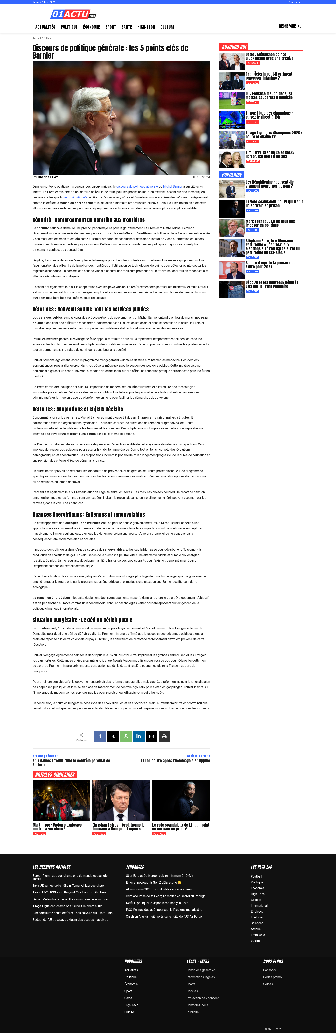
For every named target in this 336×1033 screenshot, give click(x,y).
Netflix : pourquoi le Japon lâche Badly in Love (157, 903)
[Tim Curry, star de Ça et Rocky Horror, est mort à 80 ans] (232, 159)
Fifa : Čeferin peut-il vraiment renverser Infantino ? (269, 76)
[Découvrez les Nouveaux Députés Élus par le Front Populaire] (232, 289)
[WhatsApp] (126, 736)
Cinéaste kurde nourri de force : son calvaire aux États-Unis (73, 913)
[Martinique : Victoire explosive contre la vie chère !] (61, 800)
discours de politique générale (137, 186)
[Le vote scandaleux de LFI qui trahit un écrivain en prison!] (181, 800)
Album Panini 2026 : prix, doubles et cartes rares (159, 889)
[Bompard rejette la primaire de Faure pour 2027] (232, 270)
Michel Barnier (172, 186)
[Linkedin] (139, 736)
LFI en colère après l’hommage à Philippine (175, 761)
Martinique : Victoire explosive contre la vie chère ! (57, 827)
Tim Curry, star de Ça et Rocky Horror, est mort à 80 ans (270, 154)
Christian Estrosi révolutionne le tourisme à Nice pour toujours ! (118, 827)
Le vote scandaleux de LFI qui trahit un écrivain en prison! (180, 827)
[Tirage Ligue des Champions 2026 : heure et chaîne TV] (232, 140)
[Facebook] (100, 736)
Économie (253, 63)
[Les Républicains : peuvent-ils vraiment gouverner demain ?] (232, 189)
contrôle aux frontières (119, 220)
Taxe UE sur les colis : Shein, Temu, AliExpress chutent (69, 885)
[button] (291, 26)
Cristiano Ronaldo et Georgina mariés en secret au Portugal (166, 896)
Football (252, 83)
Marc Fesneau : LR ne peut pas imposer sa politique (270, 223)
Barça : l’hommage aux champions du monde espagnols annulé (70, 877)
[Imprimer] (164, 736)
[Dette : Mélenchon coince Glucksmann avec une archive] (232, 61)
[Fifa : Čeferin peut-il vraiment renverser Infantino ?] (232, 81)
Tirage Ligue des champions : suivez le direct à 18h (269, 115)
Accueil (37, 38)
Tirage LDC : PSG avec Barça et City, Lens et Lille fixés (70, 892)
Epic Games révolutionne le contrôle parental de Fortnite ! (71, 763)
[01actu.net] (73, 14)
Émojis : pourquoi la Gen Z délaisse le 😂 (154, 882)
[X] (113, 736)
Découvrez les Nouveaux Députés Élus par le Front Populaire (272, 284)
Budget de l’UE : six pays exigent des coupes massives (70, 920)
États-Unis (253, 161)
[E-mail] (152, 736)
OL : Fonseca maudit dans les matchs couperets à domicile (269, 95)
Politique (48, 38)
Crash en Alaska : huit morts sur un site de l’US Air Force (164, 916)
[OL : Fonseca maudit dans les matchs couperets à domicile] (232, 100)
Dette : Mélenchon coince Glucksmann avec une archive (269, 56)
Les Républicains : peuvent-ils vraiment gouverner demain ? (270, 184)
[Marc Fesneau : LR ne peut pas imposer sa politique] (232, 228)
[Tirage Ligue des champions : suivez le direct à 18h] (232, 120)
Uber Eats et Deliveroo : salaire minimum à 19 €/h (159, 876)
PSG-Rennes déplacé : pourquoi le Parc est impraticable (164, 910)
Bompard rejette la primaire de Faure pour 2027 (270, 265)
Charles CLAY (48, 177)
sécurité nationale (75, 197)
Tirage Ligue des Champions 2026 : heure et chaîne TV (274, 135)
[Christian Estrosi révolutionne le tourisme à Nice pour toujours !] (121, 800)
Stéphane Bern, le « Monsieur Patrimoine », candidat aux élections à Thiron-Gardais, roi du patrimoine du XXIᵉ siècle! (273, 246)
